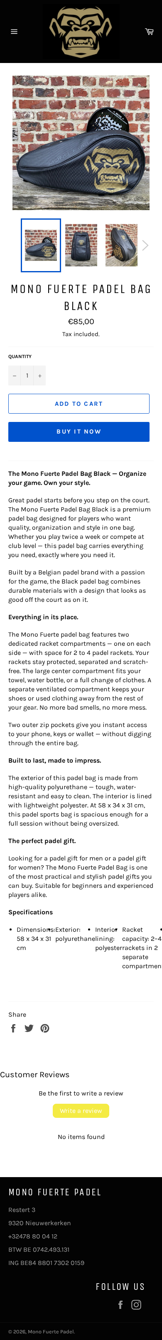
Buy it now (78, 431)
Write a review (81, 1111)
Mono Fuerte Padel (51, 1331)
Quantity (20, 356)
